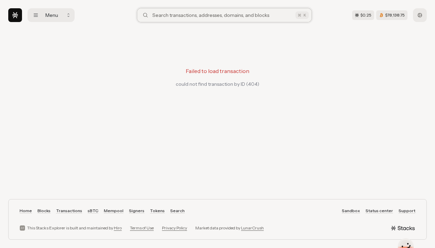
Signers (136, 210)
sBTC (93, 210)
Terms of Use (142, 227)
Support (407, 210)
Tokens (157, 210)
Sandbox (351, 210)
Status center (379, 210)
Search (177, 210)
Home (26, 210)
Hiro (118, 227)
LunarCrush (252, 227)
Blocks (44, 210)
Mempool (113, 210)
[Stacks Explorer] (15, 15)
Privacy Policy (174, 227)
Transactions (69, 210)
